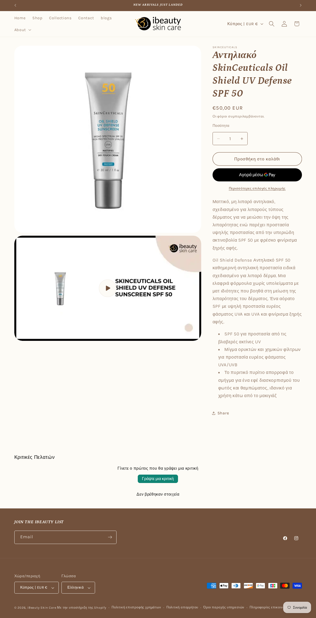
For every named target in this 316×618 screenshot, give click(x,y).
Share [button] (223, 413)
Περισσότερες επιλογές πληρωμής (257, 189)
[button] (22, 30)
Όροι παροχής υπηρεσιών (223, 607)
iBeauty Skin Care (42, 607)
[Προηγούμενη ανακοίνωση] (15, 5)
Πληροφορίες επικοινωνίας (271, 607)
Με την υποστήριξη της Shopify (81, 607)
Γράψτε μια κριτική (158, 478)
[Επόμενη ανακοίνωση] (300, 5)
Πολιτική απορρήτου (182, 607)
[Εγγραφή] (110, 537)
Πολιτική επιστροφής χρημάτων (136, 607)
